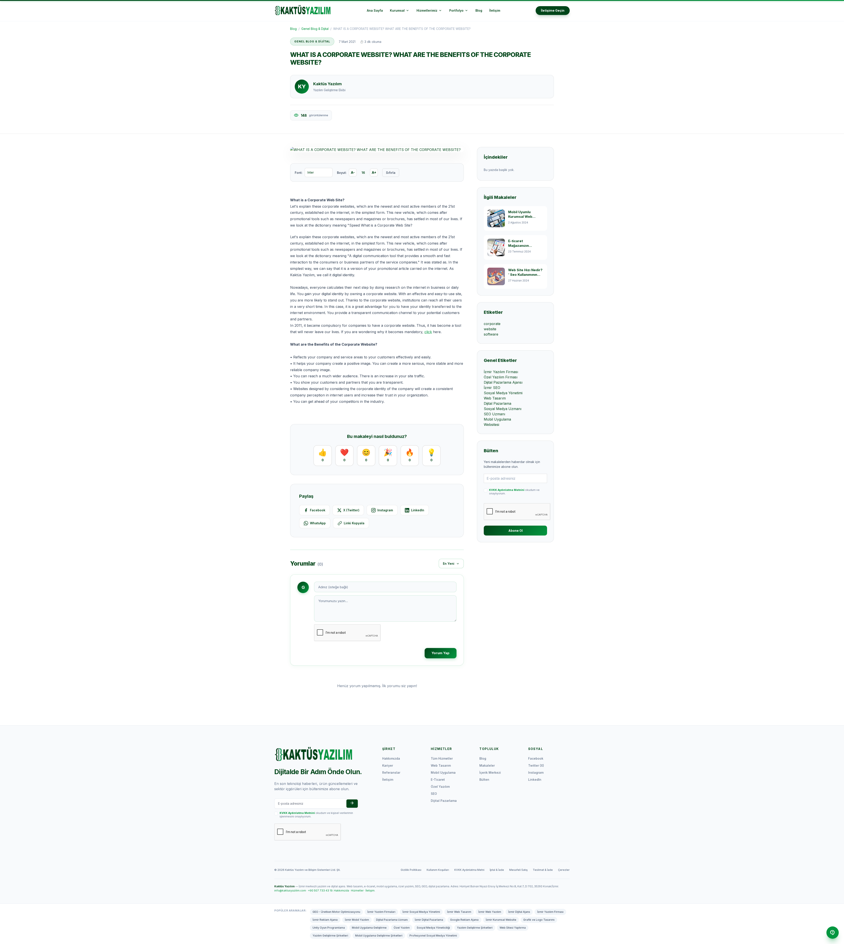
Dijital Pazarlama (497, 403)
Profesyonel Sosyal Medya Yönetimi (433, 935)
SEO (434, 793)
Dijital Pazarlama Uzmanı (392, 919)
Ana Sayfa (375, 10)
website (490, 329)
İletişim (494, 10)
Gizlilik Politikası (411, 869)
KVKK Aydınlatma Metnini (506, 490)
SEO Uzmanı (494, 414)
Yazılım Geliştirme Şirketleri (475, 927)
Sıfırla (390, 172)
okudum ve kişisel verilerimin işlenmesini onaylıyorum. (316, 814)
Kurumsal (399, 10)
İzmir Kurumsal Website (501, 919)
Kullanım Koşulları (438, 869)
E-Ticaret (438, 779)
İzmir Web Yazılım (489, 911)
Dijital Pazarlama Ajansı (503, 382)
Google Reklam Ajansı (464, 919)
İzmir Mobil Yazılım (357, 919)
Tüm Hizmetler (442, 758)
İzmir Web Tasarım (459, 911)
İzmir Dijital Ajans (519, 911)
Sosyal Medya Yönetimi (503, 393)
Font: (298, 172)
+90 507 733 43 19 (320, 890)
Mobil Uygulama (497, 419)
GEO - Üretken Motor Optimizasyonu (336, 911)
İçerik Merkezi (490, 772)
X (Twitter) (351, 510)
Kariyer (387, 765)
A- (353, 172)
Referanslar (391, 772)
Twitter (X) (536, 765)
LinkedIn (417, 510)
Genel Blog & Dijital (315, 29)
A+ (374, 172)
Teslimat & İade (543, 869)
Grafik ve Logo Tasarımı (539, 919)
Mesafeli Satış (518, 869)
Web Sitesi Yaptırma (513, 927)
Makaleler (487, 765)
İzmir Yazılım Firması (501, 372)
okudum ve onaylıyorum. (514, 491)
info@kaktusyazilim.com (290, 890)
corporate (492, 323)
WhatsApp (318, 523)
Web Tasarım (495, 398)
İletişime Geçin (552, 10)
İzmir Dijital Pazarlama (429, 919)
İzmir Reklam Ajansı (325, 919)
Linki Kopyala (354, 523)
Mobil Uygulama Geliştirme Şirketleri (378, 935)
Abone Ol (515, 530)
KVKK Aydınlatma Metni (469, 869)
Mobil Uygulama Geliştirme (369, 927)
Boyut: (342, 172)
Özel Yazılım (440, 786)
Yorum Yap (440, 653)
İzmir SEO (492, 387)
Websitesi (491, 424)
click (428, 332)
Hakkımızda (391, 758)
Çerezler (564, 869)
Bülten (484, 779)
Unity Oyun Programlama (329, 927)
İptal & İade (497, 869)
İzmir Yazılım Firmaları (381, 911)
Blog (478, 10)
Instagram (385, 510)
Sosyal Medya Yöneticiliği (433, 927)
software (491, 334)
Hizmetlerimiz (429, 10)
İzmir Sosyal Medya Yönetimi (421, 911)
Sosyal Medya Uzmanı (502, 409)
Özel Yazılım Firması (500, 377)
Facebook (317, 510)
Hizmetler (357, 890)
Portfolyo (458, 10)
